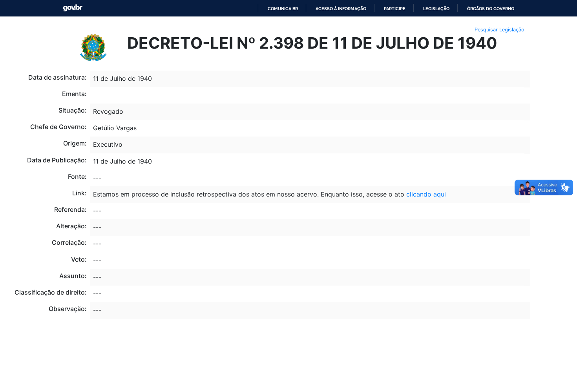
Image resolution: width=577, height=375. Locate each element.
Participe (394, 8)
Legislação (436, 8)
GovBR (72, 8)
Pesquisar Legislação (499, 30)
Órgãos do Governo (490, 8)
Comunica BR (283, 8)
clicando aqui (426, 194)
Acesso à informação (341, 8)
